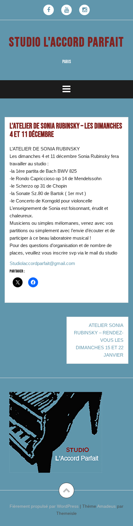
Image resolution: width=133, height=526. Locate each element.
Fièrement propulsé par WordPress (44, 506)
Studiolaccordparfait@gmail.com (42, 263)
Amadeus (106, 506)
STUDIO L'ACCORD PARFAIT (66, 42)
